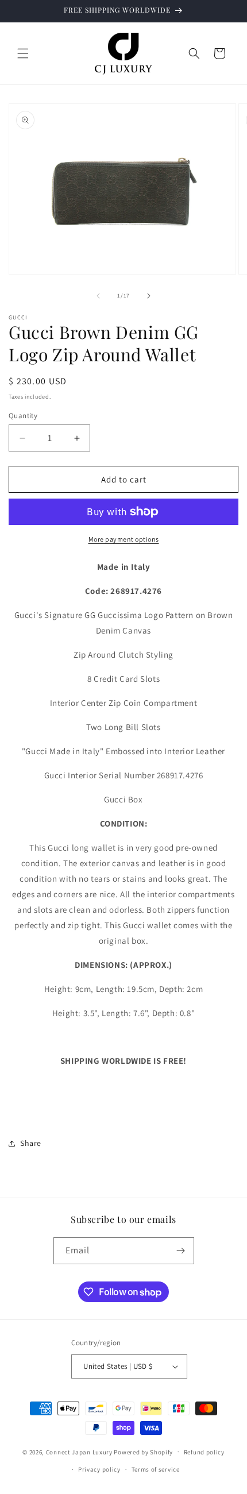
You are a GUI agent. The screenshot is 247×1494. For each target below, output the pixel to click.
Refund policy (204, 1452)
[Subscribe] (181, 1250)
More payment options (123, 539)
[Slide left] (98, 295)
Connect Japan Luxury (79, 1451)
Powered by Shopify (143, 1451)
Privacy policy (99, 1469)
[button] (23, 53)
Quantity (23, 415)
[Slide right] (148, 295)
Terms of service (156, 1469)
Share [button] (30, 1143)
